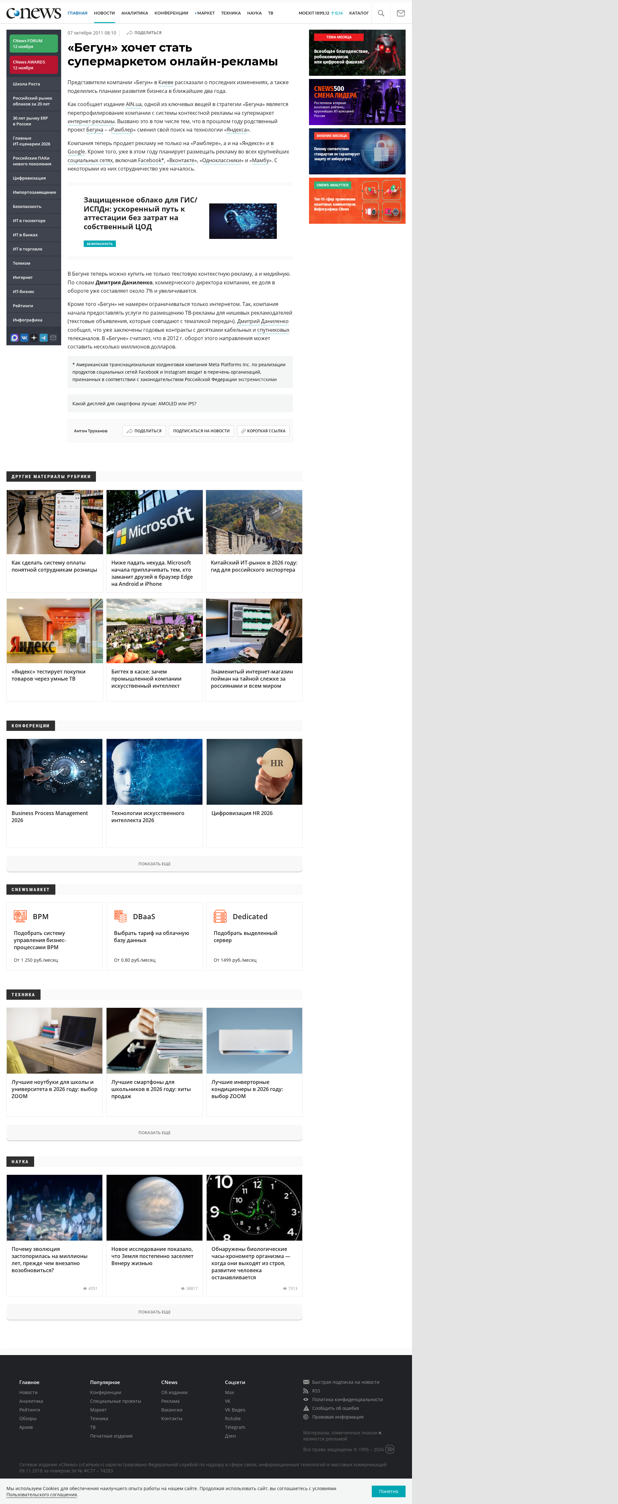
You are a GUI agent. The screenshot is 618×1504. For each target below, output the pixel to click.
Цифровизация (29, 178)
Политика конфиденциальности (347, 1399)
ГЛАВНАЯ (78, 13)
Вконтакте (181, 160)
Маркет (98, 1410)
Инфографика (27, 320)
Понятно (388, 1491)
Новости (28, 1392)
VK (227, 1401)
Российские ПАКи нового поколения (32, 161)
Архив (26, 1427)
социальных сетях (90, 160)
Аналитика (134, 13)
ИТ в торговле (27, 249)
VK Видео (235, 1410)
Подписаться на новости (201, 431)
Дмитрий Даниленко (263, 321)
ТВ (270, 13)
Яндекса (237, 129)
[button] (380, 13)
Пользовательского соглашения (41, 1494)
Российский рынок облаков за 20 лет (32, 101)
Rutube (233, 1418)
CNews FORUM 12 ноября (27, 43)
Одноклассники (221, 160)
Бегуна (94, 129)
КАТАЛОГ (359, 13)
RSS (316, 1391)
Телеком (21, 263)
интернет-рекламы (91, 121)
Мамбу (260, 160)
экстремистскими (257, 379)
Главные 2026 (31, 141)
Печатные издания (111, 1436)
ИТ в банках (25, 235)
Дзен (230, 1436)
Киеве (165, 82)
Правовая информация (338, 1417)
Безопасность (27, 206)
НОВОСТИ (104, 13)
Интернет (23, 277)
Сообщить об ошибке (335, 1408)
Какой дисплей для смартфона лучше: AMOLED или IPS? (134, 403)
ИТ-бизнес (23, 291)
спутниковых (273, 329)
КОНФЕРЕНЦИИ (171, 13)
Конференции (105, 1392)
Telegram (235, 1427)
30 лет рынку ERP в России (30, 121)
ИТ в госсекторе (29, 220)
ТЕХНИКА (231, 13)
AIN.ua (134, 104)
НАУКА (254, 13)
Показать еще (154, 864)
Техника (99, 1418)
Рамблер (122, 129)
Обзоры (28, 1418)
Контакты (172, 1418)
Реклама (170, 1401)
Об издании (174, 1392)
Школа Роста (26, 84)
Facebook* (151, 160)
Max (229, 1392)
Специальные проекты (115, 1401)
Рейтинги (23, 306)
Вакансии (172, 1410)
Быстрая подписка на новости (345, 1382)
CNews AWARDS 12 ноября (29, 65)
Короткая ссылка (266, 431)
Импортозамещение (34, 192)
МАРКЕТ (206, 13)
